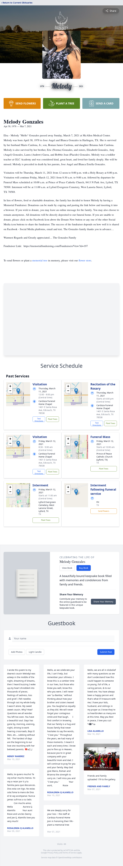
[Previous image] (87, 757)
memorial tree (39, 260)
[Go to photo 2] (92, 767)
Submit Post (106, 651)
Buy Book (83, 567)
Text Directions (39, 419)
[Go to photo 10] (107, 767)
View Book (67, 567)
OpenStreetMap (64, 857)
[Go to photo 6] (100, 767)
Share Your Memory (103, 601)
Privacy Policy (53, 852)
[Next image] (116, 757)
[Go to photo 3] (94, 767)
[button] (18, 391)
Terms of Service (70, 852)
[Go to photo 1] (91, 767)
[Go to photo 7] (101, 767)
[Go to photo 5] (98, 767)
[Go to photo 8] (103, 767)
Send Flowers (103, 511)
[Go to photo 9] (105, 767)
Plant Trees (52, 419)
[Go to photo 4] (96, 767)
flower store (85, 260)
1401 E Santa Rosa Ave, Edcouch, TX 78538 (48, 410)
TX (97, 462)
